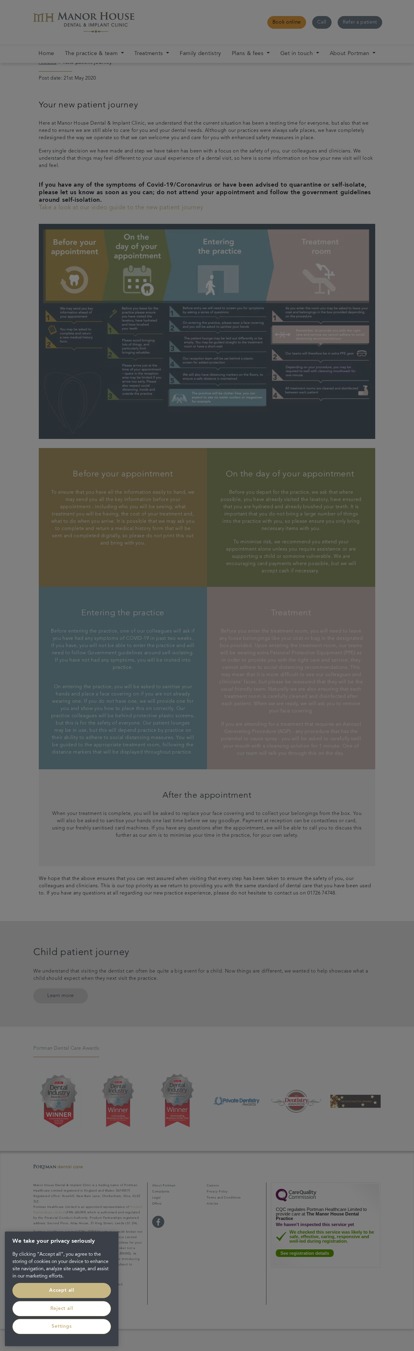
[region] (62, 1289)
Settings (62, 1326)
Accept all (61, 1290)
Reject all (61, 1308)
